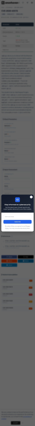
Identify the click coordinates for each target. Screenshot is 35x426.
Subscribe (18, 222)
